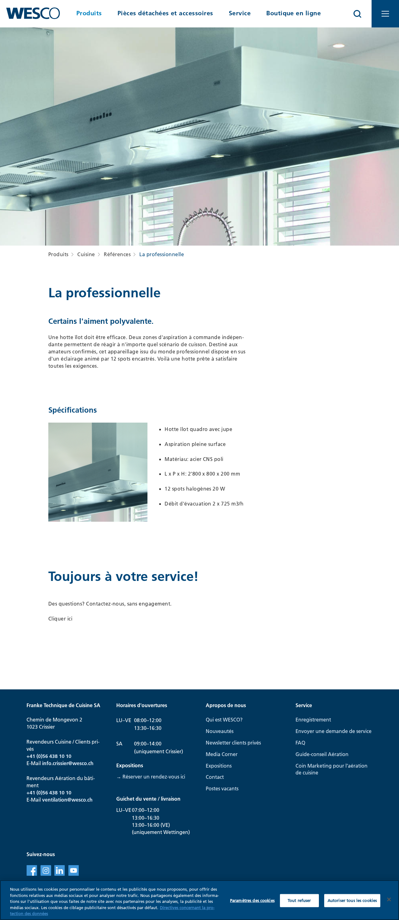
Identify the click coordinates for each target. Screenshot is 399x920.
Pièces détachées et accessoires (165, 13)
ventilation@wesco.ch (67, 800)
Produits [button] (89, 13)
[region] (199, 900)
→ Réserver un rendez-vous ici (150, 777)
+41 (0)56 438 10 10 (48, 756)
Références (117, 254)
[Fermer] (389, 899)
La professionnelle (161, 254)
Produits (58, 254)
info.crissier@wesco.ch (68, 763)
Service (240, 13)
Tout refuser (299, 900)
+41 (31, 792)
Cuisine (86, 254)
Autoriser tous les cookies (352, 900)
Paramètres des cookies (252, 900)
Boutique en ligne (293, 13)
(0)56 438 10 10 (53, 792)
